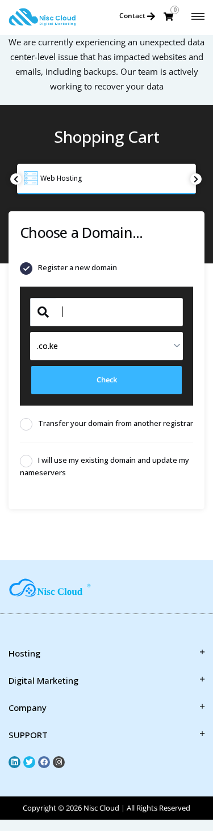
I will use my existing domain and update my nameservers (104, 466)
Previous (16, 179)
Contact (133, 15)
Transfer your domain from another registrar (115, 423)
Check (107, 379)
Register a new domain (77, 267)
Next (196, 179)
